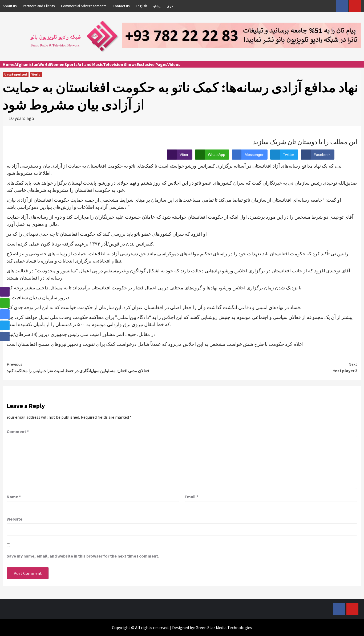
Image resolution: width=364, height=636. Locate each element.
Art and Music (90, 64)
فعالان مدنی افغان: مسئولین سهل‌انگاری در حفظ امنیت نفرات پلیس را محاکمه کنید (78, 367)
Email (191, 496)
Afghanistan (26, 64)
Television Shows (120, 64)
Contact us (121, 5)
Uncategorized (15, 74)
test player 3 (345, 367)
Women (57, 64)
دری (170, 5)
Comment (18, 431)
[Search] (358, 69)
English (141, 5)
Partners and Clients (39, 5)
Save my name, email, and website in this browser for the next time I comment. (83, 556)
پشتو (156, 5)
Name (14, 496)
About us (10, 5)
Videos (173, 64)
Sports (71, 64)
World (44, 64)
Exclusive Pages (152, 64)
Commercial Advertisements (84, 5)
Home (8, 64)
